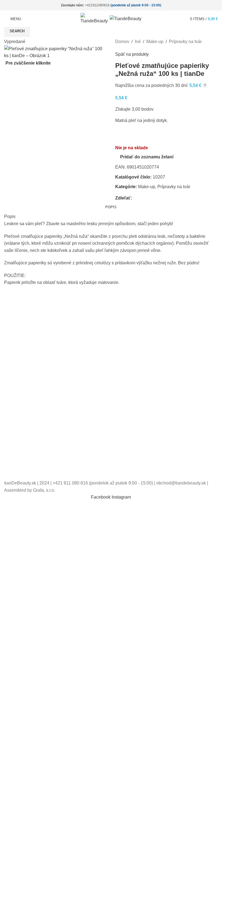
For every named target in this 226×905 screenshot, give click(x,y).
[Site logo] (95, 18)
